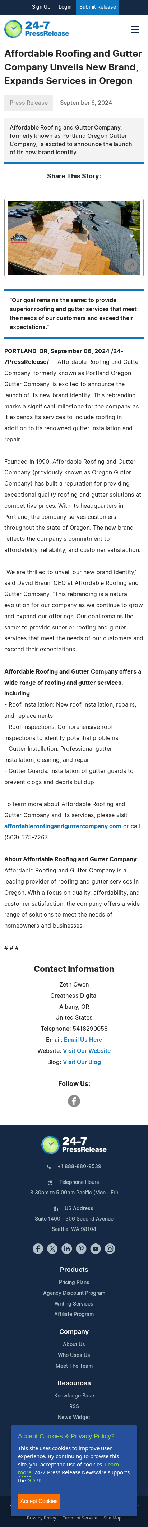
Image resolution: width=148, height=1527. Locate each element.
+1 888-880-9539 (79, 1166)
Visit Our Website (87, 1051)
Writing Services (74, 1304)
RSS (74, 1406)
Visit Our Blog (82, 1062)
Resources (74, 1383)
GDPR (34, 1480)
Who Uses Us (74, 1355)
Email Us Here (83, 1040)
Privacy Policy (41, 1518)
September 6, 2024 (86, 103)
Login (65, 7)
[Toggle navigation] (135, 29)
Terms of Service (80, 1518)
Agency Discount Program (74, 1293)
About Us (74, 1344)
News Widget (74, 1417)
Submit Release (97, 7)
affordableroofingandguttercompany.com (62, 826)
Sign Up (41, 7)
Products (74, 1270)
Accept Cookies (39, 1501)
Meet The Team (74, 1366)
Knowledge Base (74, 1396)
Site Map (112, 1518)
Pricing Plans (74, 1282)
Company (74, 1332)
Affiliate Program (74, 1314)
